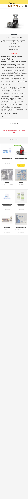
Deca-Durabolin (15, 95)
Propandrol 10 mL (7, 161)
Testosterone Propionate (7, 184)
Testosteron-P (7, 229)
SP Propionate (21, 207)
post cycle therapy (12, 93)
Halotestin (3, 98)
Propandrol (7, 207)
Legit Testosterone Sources (8, 116)
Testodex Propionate (20, 81)
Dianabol (5, 95)
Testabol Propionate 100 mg (21, 161)
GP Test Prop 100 (21, 184)
